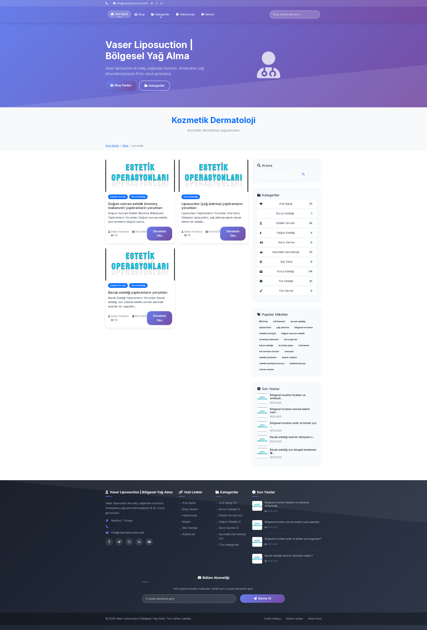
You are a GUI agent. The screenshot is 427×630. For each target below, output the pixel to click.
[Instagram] (129, 542)
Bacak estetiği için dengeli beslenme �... (293, 451)
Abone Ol (264, 598)
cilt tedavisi (279, 321)
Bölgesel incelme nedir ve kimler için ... (293, 424)
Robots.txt (188, 534)
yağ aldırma (282, 327)
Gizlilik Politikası (272, 618)
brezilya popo (286, 345)
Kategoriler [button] (162, 14)
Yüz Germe (295, 290)
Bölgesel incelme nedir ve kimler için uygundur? (293, 538)
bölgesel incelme (303, 327)
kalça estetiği (266, 345)
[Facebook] (109, 542)
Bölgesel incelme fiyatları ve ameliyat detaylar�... (287, 504)
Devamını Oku (159, 233)
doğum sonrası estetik (293, 333)
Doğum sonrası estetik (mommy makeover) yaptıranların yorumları (135, 206)
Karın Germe (295, 242)
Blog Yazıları (123, 85)
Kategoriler (157, 85)
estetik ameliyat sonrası (271, 363)
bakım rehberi (289, 357)
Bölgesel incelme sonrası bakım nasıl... (290, 410)
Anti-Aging (295, 203)
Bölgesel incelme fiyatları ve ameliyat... (288, 396)
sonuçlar (289, 351)
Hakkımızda (187, 14)
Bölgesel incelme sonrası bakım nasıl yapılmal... (293, 521)
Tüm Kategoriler (229, 544)
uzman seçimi (266, 369)
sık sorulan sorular (269, 351)
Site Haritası (189, 528)
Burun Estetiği (294, 213)
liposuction (265, 327)
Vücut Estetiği (294, 271)
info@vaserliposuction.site (131, 3)
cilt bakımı (303, 345)
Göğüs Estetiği (294, 232)
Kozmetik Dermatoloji (292, 252)
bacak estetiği (298, 321)
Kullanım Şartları (294, 618)
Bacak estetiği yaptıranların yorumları (137, 292)
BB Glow (263, 321)
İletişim (209, 14)
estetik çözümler (268, 357)
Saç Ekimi (296, 261)
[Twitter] (119, 542)
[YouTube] (149, 542)
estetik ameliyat (267, 333)
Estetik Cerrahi (294, 223)
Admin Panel (315, 618)
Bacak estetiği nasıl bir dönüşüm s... (292, 437)
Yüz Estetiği (295, 281)
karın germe (290, 339)
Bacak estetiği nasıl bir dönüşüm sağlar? (289, 555)
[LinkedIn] (139, 542)
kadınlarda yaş (297, 363)
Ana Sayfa (121, 14)
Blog (141, 14)
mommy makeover (269, 339)
